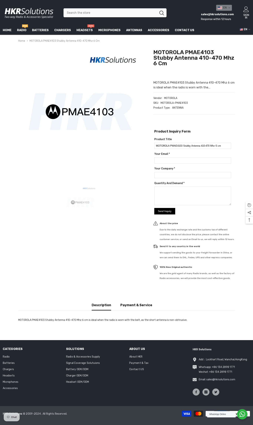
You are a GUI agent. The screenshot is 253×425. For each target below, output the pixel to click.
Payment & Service (136, 305)
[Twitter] (215, 392)
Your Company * (164, 168)
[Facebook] (196, 392)
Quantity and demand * (169, 183)
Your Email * (162, 154)
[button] (224, 8)
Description (101, 305)
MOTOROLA (170, 98)
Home (21, 40)
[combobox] (110, 12)
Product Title (163, 139)
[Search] (115, 12)
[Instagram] (205, 392)
